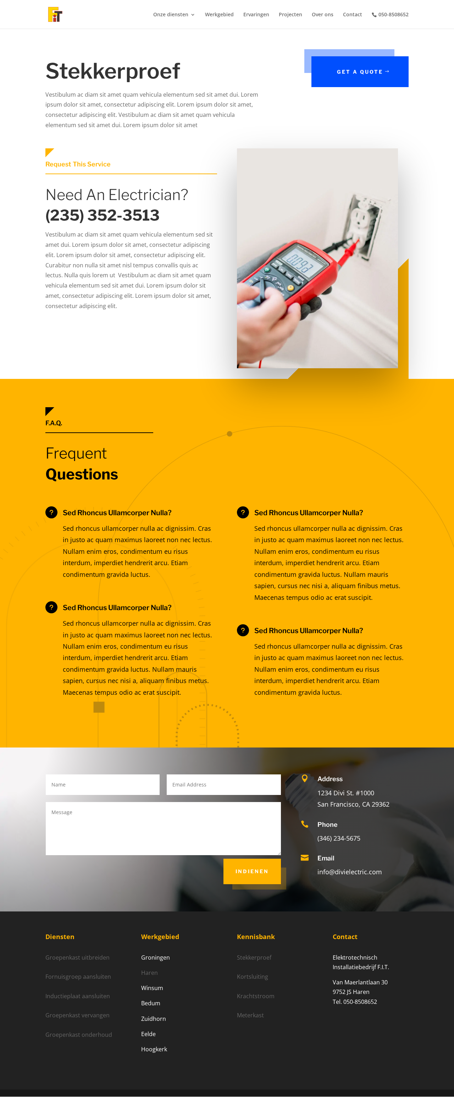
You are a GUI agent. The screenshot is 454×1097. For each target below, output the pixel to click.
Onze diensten (170, 15)
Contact (352, 15)
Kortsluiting (252, 977)
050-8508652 (393, 15)
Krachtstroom (256, 996)
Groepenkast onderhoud (78, 1035)
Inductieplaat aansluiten (77, 996)
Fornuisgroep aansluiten (78, 977)
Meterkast (250, 1015)
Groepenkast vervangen (77, 1015)
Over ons (322, 15)
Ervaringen (256, 15)
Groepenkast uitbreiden (77, 957)
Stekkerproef (254, 957)
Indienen (252, 871)
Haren (149, 973)
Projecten (290, 15)
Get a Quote (360, 72)
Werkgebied (219, 15)
